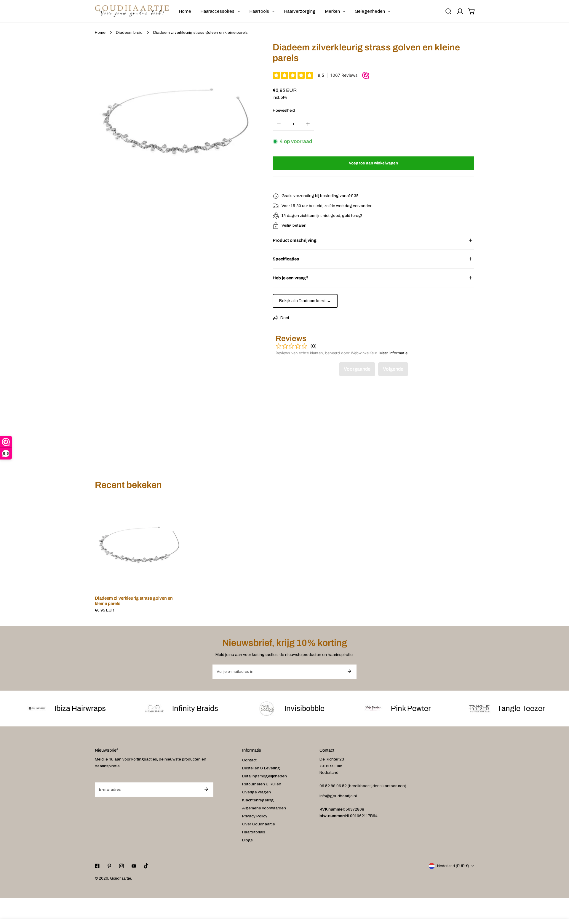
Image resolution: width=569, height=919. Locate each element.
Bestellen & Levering (261, 768)
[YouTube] (134, 866)
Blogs (247, 840)
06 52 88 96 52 (333, 786)
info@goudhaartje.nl (338, 796)
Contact (249, 760)
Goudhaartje (120, 878)
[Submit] (349, 671)
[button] (472, 11)
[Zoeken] (448, 11)
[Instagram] (122, 866)
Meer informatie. (394, 353)
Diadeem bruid (129, 32)
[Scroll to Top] (559, 888)
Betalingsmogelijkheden (264, 776)
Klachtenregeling (258, 800)
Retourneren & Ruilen (261, 784)
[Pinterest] (109, 866)
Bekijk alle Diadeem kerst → (305, 301)
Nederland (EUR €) (453, 866)
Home (100, 32)
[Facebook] (97, 866)
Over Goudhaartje (258, 824)
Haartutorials (253, 832)
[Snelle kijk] (173, 583)
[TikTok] (146, 866)
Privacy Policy (254, 816)
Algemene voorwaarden (264, 808)
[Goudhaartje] (132, 11)
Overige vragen (256, 792)
